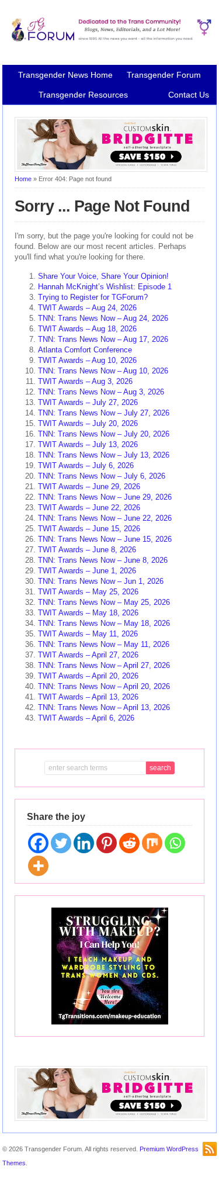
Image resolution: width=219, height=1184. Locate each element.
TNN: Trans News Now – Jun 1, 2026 (101, 581)
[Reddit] (129, 843)
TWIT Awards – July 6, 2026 (86, 465)
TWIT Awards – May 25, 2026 (88, 591)
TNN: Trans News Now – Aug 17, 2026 (103, 339)
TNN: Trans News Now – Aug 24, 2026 (103, 318)
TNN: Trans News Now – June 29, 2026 (105, 497)
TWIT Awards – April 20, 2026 (88, 675)
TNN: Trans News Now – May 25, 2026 (104, 602)
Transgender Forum (164, 74)
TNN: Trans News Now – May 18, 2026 (104, 623)
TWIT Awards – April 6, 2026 (86, 718)
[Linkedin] (84, 843)
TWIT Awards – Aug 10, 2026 (87, 360)
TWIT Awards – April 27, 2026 (88, 654)
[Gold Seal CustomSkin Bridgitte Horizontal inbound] (111, 169)
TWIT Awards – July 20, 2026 (88, 423)
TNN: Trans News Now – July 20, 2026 (103, 434)
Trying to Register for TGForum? (93, 297)
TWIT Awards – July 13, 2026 (88, 444)
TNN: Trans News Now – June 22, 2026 (105, 518)
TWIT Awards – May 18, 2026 (88, 612)
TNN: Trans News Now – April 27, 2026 (104, 665)
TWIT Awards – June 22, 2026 (89, 507)
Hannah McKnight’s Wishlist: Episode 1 (105, 286)
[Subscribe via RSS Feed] (210, 1149)
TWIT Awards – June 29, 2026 (89, 486)
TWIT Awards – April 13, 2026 (88, 697)
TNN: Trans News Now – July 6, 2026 (101, 476)
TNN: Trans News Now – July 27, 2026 (103, 412)
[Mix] (152, 843)
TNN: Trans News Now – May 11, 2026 (103, 644)
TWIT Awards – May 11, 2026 (88, 633)
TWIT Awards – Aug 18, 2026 (87, 328)
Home (23, 178)
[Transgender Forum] (109, 39)
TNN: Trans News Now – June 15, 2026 (105, 539)
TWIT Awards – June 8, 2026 (87, 549)
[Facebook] (38, 843)
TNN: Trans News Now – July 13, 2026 (103, 455)
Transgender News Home (65, 74)
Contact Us (188, 94)
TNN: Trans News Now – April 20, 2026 (104, 686)
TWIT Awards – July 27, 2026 (88, 402)
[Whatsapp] (175, 843)
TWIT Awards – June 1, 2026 (87, 570)
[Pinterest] (106, 843)
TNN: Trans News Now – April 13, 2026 (104, 707)
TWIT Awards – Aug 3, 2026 (85, 381)
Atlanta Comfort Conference (85, 349)
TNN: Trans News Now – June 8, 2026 (103, 560)
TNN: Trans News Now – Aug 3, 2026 (101, 391)
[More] (38, 866)
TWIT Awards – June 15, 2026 (89, 528)
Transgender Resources (83, 94)
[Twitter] (61, 843)
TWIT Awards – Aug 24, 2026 (87, 307)
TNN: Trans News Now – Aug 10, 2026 (103, 370)
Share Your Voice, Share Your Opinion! (103, 276)
